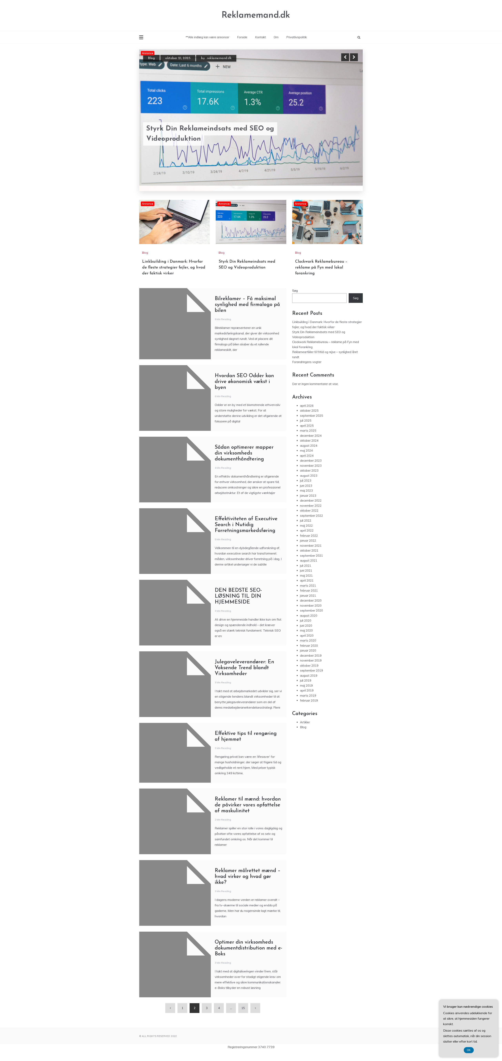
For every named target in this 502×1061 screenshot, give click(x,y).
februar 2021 (309, 599)
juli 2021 (305, 574)
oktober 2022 (309, 519)
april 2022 (307, 539)
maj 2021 (306, 584)
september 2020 (311, 619)
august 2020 (308, 624)
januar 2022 (308, 549)
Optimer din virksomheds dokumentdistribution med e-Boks (248, 956)
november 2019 (311, 669)
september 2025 (311, 424)
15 (243, 1016)
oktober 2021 (309, 559)
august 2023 (308, 484)
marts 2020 (308, 649)
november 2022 (311, 514)
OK (469, 1050)
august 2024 (308, 454)
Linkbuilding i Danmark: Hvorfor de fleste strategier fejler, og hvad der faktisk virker (173, 276)
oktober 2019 (309, 674)
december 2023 (311, 469)
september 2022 (311, 524)
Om (276, 37)
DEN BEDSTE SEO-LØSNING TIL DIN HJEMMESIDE (238, 604)
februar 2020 (309, 654)
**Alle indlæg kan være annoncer (207, 37)
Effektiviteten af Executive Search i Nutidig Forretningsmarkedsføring (246, 533)
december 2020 (311, 609)
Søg (295, 299)
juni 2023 (306, 494)
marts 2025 (308, 439)
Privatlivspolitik (296, 37)
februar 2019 (309, 709)
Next (354, 57)
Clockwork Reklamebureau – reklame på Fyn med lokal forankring (211, 133)
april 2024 (307, 464)
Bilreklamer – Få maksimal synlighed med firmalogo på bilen (247, 313)
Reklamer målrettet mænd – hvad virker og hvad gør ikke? (247, 885)
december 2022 (311, 509)
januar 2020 (308, 659)
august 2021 (308, 569)
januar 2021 (308, 604)
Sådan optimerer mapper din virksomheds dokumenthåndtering (244, 461)
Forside (242, 37)
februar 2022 (309, 544)
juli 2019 (305, 689)
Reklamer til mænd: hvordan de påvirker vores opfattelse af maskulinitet (248, 813)
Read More (346, 133)
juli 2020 (305, 629)
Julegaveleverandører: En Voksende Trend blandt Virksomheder (244, 676)
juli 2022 (305, 529)
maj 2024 (306, 459)
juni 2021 (306, 579)
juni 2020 (306, 634)
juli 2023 (305, 489)
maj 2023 (306, 499)
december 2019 (311, 664)
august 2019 (308, 684)
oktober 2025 (309, 419)
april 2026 (307, 414)
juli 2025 (305, 429)
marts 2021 (308, 594)
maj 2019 (306, 694)
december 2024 (311, 444)
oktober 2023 (309, 479)
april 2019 (307, 699)
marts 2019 (308, 704)
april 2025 (307, 434)
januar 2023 (308, 504)
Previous (345, 57)
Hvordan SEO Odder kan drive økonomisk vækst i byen (244, 390)
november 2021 (311, 554)
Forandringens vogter (306, 370)
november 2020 (311, 614)
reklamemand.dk (224, 57)
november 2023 (311, 474)
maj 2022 (306, 534)
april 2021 (307, 589)
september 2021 (311, 564)
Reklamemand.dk (256, 15)
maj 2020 (306, 639)
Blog (151, 57)
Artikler (305, 730)
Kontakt (260, 37)
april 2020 (307, 644)
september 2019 (311, 679)
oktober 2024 (309, 449)
